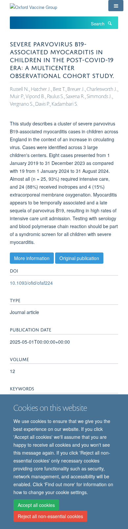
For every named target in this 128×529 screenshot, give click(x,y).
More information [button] (32, 258)
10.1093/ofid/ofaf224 (31, 282)
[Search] (109, 23)
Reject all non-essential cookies (50, 516)
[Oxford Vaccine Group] (33, 5)
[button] (115, 5)
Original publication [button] (79, 258)
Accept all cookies (36, 505)
